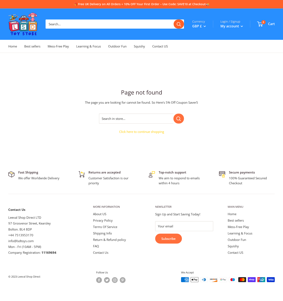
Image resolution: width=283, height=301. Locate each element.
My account (230, 26)
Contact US (160, 46)
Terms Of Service (105, 227)
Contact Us (100, 252)
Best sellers (32, 46)
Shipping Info (102, 233)
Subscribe (168, 239)
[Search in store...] (178, 119)
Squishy (139, 46)
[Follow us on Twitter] (107, 280)
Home (12, 46)
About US (99, 214)
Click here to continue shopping (141, 132)
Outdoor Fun (117, 46)
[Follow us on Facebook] (99, 280)
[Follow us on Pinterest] (123, 280)
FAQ (96, 246)
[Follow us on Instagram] (115, 280)
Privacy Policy (103, 220)
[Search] (179, 24)
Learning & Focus (88, 46)
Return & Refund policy (109, 240)
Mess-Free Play (58, 46)
